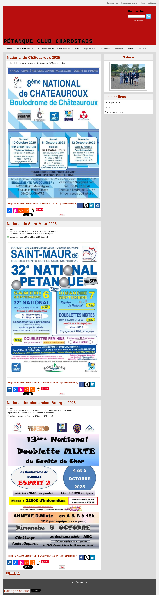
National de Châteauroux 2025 (33, 57)
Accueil (8, 48)
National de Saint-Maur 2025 (32, 224)
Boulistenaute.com (114, 112)
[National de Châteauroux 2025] (53, 68)
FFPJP (108, 107)
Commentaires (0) (69, 204)
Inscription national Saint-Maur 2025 (25, 237)
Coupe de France (90, 48)
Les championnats (46, 48)
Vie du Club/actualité (25, 48)
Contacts (130, 48)
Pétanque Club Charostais (48, 41)
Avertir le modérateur (148, 3)
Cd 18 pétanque (112, 102)
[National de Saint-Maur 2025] (53, 242)
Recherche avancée (135, 20)
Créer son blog (112, 3)
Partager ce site (16, 591)
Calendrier (118, 48)
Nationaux (105, 48)
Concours (142, 48)
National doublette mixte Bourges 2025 (41, 403)
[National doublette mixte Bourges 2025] (53, 421)
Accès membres (79, 582)
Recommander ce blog (129, 3)
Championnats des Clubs (68, 48)
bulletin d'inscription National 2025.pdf (26, 416)
